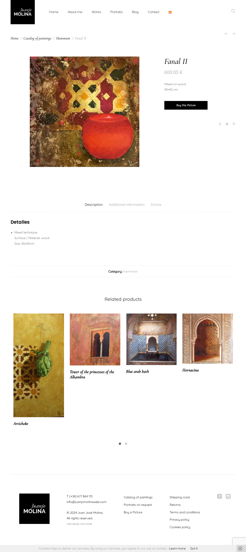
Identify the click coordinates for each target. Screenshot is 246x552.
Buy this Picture (186, 105)
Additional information (127, 204)
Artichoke (20, 423)
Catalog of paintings (138, 497)
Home (53, 12)
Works (96, 12)
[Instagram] (228, 496)
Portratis (116, 12)
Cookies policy (180, 527)
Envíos (156, 204)
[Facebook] (219, 496)
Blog (135, 12)
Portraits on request (138, 505)
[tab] (94, 205)
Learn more (177, 548)
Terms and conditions (185, 512)
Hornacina (190, 370)
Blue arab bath (137, 371)
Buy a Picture (133, 512)
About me (75, 12)
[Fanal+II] (227, 124)
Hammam (130, 271)
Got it (194, 548)
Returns (175, 505)
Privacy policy (179, 519)
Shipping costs (180, 497)
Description (94, 204)
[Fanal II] (220, 124)
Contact (153, 12)
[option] (84, 112)
